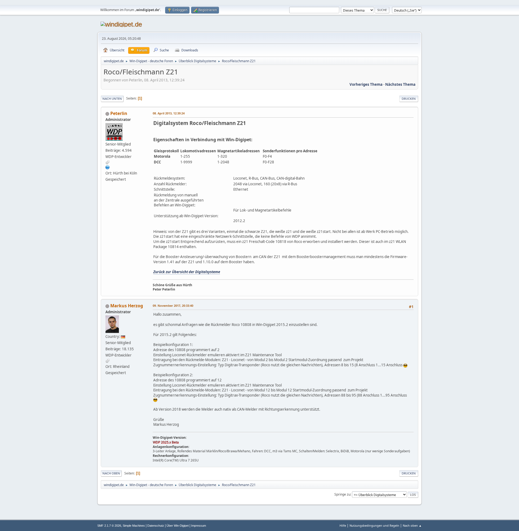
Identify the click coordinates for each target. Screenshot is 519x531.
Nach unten (112, 99)
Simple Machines (134, 525)
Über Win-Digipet (178, 525)
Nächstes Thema (400, 84)
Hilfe (343, 525)
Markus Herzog (126, 306)
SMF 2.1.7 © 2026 (109, 525)
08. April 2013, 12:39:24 (169, 113)
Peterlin (118, 113)
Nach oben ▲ (412, 525)
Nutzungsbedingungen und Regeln (374, 525)
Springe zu (342, 494)
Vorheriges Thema (366, 84)
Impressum (198, 525)
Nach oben (111, 473)
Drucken (409, 99)
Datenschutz (155, 525)
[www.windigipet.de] (107, 167)
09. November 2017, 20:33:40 (173, 306)
